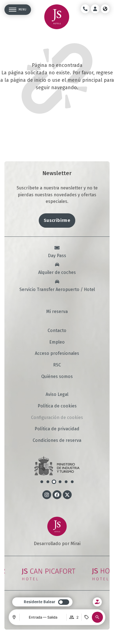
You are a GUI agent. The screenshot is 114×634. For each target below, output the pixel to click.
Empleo (57, 342)
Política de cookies (57, 406)
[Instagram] (46, 494)
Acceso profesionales (57, 353)
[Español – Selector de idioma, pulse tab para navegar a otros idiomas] (105, 8)
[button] (97, 617)
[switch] (46, 602)
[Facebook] (57, 494)
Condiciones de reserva (57, 440)
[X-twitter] (67, 494)
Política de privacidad (57, 428)
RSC (57, 365)
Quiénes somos (57, 376)
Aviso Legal (57, 394)
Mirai (76, 543)
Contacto (57, 330)
